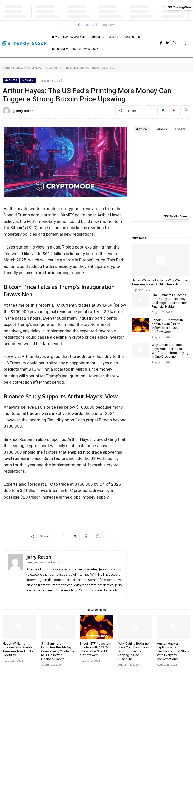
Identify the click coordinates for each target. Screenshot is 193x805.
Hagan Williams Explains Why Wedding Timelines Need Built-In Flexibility (160, 282)
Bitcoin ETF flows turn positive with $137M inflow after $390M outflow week (167, 326)
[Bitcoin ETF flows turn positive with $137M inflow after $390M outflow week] (140, 325)
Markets (18, 67)
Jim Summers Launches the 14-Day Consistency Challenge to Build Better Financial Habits (169, 301)
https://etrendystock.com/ (42, 562)
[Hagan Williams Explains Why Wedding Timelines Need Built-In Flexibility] (160, 260)
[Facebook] (160, 43)
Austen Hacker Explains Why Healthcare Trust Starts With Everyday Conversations (173, 651)
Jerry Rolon (24, 111)
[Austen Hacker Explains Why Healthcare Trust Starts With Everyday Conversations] (173, 627)
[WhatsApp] (185, 110)
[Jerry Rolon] (7, 110)
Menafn (28, 80)
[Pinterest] (174, 110)
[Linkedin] (167, 43)
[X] (174, 43)
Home (6, 67)
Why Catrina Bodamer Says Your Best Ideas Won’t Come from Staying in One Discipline (170, 350)
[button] (185, 43)
